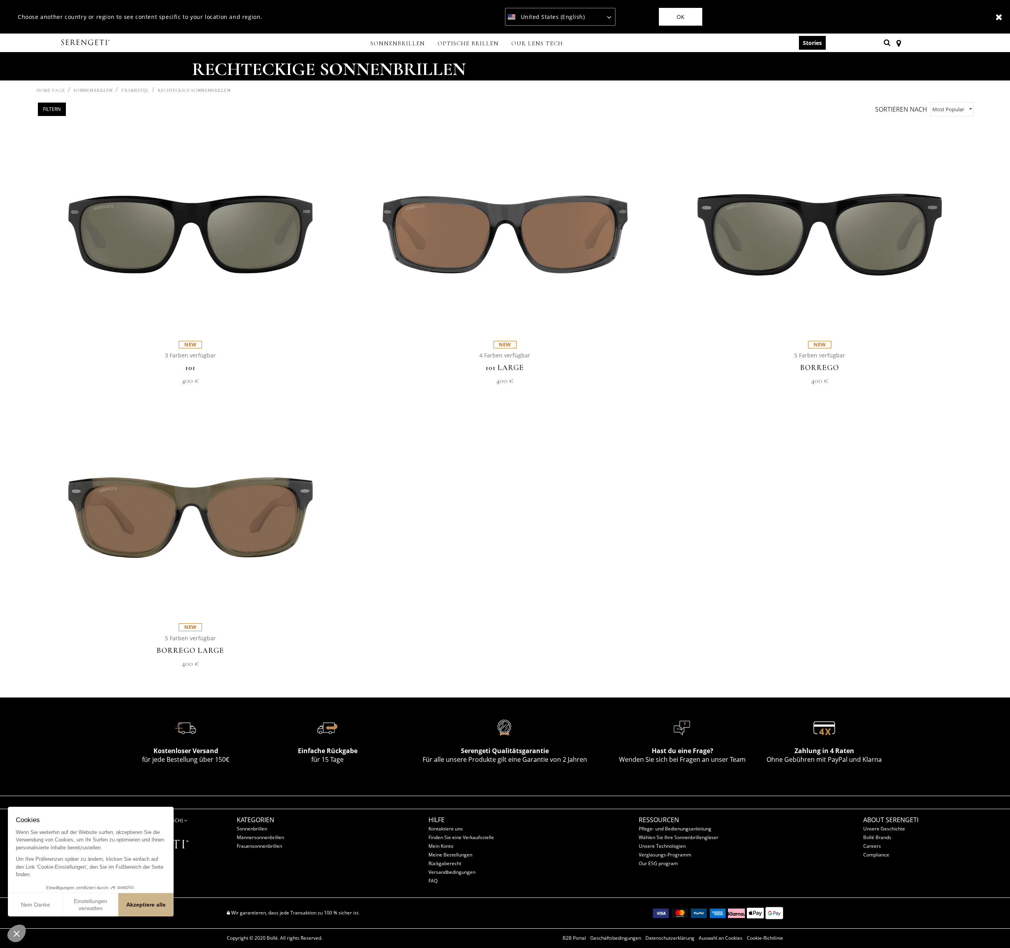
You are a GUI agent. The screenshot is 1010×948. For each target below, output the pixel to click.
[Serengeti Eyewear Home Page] (86, 42)
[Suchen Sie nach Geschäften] (898, 42)
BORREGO (819, 367)
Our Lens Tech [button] (537, 43)
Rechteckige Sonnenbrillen (193, 90)
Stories (812, 43)
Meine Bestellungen (450, 854)
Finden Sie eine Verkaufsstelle (461, 837)
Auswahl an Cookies (721, 938)
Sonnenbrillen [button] (397, 43)
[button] (16, 933)
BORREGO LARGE (190, 650)
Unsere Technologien (662, 846)
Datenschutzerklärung (669, 938)
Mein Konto (440, 846)
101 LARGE (505, 367)
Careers (872, 846)
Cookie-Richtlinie (765, 938)
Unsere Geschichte (884, 828)
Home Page (50, 90)
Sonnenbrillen (93, 90)
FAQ (433, 880)
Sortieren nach (901, 109)
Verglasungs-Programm (665, 854)
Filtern (52, 109)
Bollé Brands (877, 837)
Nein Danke (35, 904)
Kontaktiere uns (445, 828)
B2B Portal (574, 938)
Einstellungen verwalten (90, 904)
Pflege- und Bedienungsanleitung (675, 828)
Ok (681, 17)
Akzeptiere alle (146, 904)
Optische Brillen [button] (468, 43)
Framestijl (134, 90)
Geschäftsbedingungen (615, 938)
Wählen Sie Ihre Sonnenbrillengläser (678, 837)
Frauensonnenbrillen (259, 846)
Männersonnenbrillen (260, 837)
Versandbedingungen (451, 872)
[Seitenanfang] (992, 928)
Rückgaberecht (444, 863)
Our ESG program (658, 863)
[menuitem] (397, 44)
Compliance (876, 854)
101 (190, 367)
